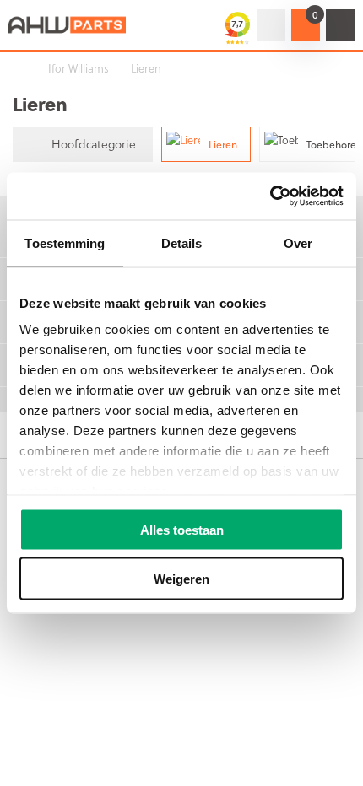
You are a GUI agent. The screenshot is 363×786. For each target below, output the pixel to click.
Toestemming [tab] (64, 242)
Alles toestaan (182, 529)
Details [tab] (182, 242)
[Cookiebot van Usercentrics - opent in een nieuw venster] (270, 196)
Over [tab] (298, 242)
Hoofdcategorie (93, 144)
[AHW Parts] (67, 25)
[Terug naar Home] (17, 68)
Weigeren (181, 579)
